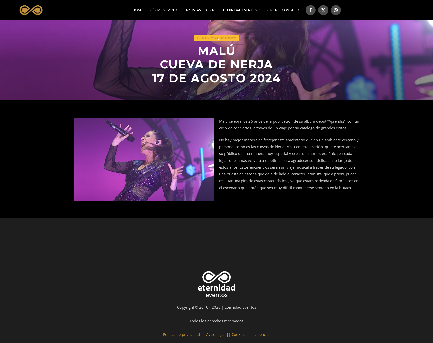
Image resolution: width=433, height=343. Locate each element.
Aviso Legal (215, 334)
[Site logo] (30, 9)
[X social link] (323, 10)
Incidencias (260, 334)
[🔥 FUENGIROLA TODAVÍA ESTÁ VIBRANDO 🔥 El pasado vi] (189, 243)
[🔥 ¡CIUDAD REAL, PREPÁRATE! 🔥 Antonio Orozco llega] (351, 243)
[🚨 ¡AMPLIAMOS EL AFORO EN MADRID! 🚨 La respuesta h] (136, 243)
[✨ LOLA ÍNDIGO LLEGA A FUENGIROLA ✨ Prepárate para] (405, 243)
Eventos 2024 (207, 38)
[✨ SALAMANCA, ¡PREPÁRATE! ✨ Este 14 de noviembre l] (243, 243)
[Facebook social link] (311, 10)
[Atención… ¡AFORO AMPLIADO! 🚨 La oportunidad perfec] (81, 243)
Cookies (238, 334)
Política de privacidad (181, 334)
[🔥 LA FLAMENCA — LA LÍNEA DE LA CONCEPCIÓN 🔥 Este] (297, 243)
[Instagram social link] (336, 10)
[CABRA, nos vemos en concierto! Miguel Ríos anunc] (27, 243)
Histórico (228, 38)
